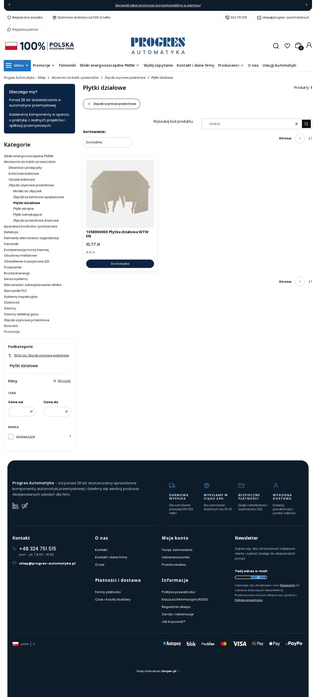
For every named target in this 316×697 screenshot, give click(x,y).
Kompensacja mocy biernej (26, 249)
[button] (306, 124)
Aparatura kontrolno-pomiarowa (30, 226)
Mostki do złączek (27, 191)
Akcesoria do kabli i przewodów (75, 77)
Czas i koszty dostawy (113, 599)
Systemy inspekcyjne (21, 296)
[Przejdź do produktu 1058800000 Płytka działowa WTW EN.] (120, 194)
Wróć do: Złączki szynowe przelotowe (41, 355)
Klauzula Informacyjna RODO (185, 599)
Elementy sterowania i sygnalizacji (31, 238)
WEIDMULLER (25, 437)
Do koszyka (120, 263)
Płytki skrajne (23, 208)
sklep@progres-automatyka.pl (285, 17)
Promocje (12, 331)
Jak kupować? (173, 621)
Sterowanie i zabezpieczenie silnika (32, 285)
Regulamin (287, 585)
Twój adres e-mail (251, 571)
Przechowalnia (174, 564)
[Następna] (306, 5)
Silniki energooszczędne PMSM (28, 156)
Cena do (50, 402)
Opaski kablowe (22, 179)
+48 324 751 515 (37, 549)
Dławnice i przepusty (25, 167)
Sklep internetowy (156, 671)
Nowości (11, 325)
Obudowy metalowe (20, 255)
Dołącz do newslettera (258, 577)
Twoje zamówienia (177, 549)
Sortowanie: (94, 131)
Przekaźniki (13, 267)
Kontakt (101, 549)
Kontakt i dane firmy (111, 557)
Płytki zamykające (27, 214)
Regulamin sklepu (176, 606)
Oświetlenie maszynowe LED (26, 261)
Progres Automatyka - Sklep (25, 77)
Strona (285, 138)
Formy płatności (108, 592)
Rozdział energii (17, 273)
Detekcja (11, 232)
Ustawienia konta (176, 557)
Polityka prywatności (178, 592)
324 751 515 (239, 17)
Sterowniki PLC (15, 290)
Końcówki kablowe (24, 173)
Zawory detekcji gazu (21, 314)
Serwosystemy (16, 279)
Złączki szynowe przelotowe (125, 77)
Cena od (15, 402)
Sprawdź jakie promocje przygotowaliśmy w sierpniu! (158, 5)
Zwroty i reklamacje (178, 614)
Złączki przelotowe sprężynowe (38, 197)
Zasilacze (12, 302)
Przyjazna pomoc (25, 29)
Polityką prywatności (249, 600)
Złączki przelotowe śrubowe (36, 220)
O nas (100, 564)
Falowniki (11, 244)
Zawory (10, 308)
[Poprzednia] (9, 5)
